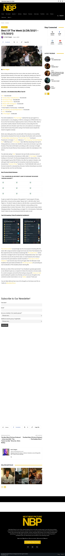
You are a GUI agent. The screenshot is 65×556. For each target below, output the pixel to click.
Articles (7, 23)
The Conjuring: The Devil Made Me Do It (12, 109)
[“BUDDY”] (47, 87)
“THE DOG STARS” (55, 81)
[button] (59, 15)
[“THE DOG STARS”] (47, 80)
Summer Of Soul (13, 164)
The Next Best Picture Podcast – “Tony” (8, 482)
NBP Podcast (7, 480)
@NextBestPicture (11, 283)
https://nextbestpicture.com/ (17, 451)
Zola (3, 111)
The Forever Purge (7, 99)
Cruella (4, 105)
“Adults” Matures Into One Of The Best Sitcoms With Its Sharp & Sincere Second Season (35, 481)
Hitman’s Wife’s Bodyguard (9, 103)
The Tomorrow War (6, 248)
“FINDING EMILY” (55, 66)
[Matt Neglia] (2, 37)
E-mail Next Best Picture (32, 542)
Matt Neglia (8, 37)
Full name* (4, 302)
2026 (35, 477)
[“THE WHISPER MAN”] (47, 59)
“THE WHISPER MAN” (56, 59)
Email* (2, 307)
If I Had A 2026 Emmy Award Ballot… (22, 482)
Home (2, 23)
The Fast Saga (17, 117)
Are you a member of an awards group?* (11, 313)
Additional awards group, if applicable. (11, 318)
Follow (52, 31)
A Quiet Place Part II (7, 101)
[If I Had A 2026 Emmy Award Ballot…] (21, 476)
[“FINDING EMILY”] (47, 66)
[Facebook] (58, 1)
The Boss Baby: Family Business (10, 97)
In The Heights (6, 113)
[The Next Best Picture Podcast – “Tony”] (8, 476)
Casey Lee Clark (36, 273)
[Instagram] (60, 1)
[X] (62, 1)
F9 (2, 95)
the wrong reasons (27, 262)
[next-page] (5, 487)
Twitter (24, 276)
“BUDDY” (53, 88)
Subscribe (60, 40)
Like (60, 31)
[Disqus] (21, 352)
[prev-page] (2, 487)
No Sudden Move (32, 252)
